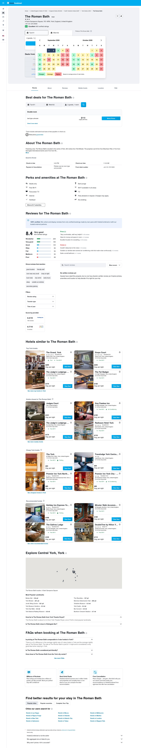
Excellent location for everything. (73, 240)
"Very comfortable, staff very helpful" (74, 234)
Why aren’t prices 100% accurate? (38, 742)
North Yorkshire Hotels (70, 11)
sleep (28, 282)
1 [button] (92, 50)
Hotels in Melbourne (96, 713)
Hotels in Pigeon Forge (33, 716)
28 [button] (44, 69)
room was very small (32, 273)
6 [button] (39, 55)
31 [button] (101, 69)
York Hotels (85, 11)
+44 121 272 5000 (31, 24)
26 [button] (67, 64)
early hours (47, 278)
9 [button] (53, 55)
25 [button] (63, 64)
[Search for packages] (3, 21)
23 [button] (53, 64)
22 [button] (49, 64)
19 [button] (67, 60)
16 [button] (53, 60)
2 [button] (53, 50)
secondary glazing (32, 286)
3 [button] (58, 50)
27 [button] (40, 69)
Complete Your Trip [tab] (62, 703)
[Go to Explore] (3, 25)
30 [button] (53, 69)
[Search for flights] (3, 9)
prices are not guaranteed (68, 730)
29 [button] (49, 69)
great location (30, 269)
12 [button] (67, 55)
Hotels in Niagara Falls (97, 721)
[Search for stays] (3, 13)
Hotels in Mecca (63, 713)
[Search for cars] (3, 17)
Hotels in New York (32, 718)
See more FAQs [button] (59, 658)
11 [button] (63, 55)
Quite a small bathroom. (70, 253)
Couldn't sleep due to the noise (73, 248)
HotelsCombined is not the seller (38, 736)
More (27, 153)
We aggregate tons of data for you (38, 739)
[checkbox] (35, 319)
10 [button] (58, 55)
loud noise (29, 278)
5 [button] (67, 50)
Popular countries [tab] (46, 703)
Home (26, 11)
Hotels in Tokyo (63, 721)
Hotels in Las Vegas (32, 713)
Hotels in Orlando (64, 716)
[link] (36, 391)
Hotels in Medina (95, 716)
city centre (38, 278)
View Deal (67, 366)
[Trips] (3, 30)
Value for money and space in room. (74, 237)
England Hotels (53, 11)
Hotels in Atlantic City (65, 718)
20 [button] (40, 64)
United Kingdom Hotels (36, 11)
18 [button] (63, 60)
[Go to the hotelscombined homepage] (14, 3)
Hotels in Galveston (32, 721)
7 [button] (44, 55)
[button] (3, 3)
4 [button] (62, 50)
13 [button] (40, 60)
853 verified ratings (42, 26)
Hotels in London (96, 718)
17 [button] (58, 60)
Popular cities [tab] (31, 703)
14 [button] (44, 60)
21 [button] (44, 64)
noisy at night (45, 273)
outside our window (38, 282)
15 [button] (49, 60)
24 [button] (58, 64)
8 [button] (92, 55)
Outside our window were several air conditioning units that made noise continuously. (89, 250)
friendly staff (40, 269)
